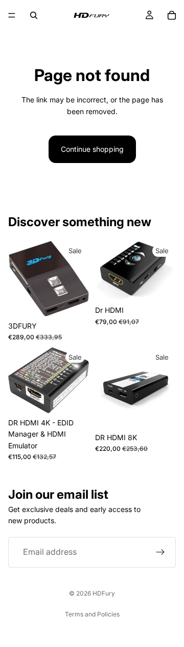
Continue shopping (92, 149)
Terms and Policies (92, 614)
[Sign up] (160, 552)
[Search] (33, 15)
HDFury (104, 593)
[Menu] (12, 15)
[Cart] (171, 15)
